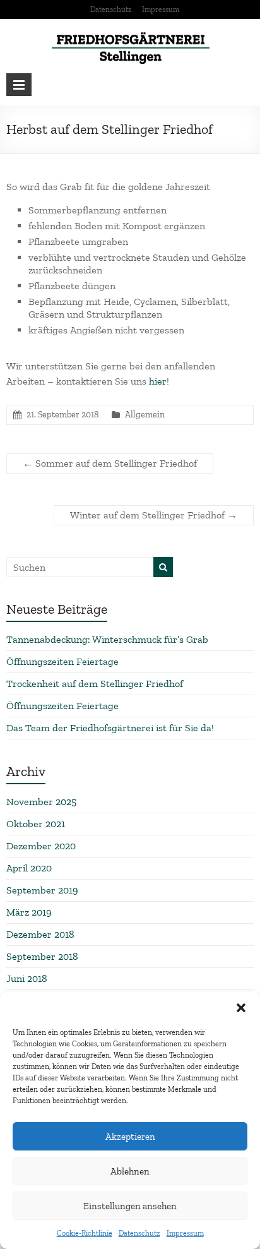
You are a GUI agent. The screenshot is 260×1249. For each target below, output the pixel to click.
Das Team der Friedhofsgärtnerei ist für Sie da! (110, 728)
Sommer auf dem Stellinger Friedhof (110, 463)
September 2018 (42, 956)
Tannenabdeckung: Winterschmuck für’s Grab (107, 639)
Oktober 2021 (35, 824)
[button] (241, 1007)
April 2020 (29, 868)
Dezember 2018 (40, 934)
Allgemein (145, 414)
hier (158, 381)
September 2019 (42, 890)
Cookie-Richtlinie (84, 1233)
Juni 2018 (26, 978)
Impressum (185, 1233)
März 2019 (29, 912)
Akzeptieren (130, 1136)
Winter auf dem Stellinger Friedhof (153, 515)
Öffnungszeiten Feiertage (62, 661)
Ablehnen (130, 1171)
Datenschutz (139, 1233)
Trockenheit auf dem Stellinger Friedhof (94, 684)
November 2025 (41, 802)
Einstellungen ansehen (130, 1206)
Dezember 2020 (41, 846)
